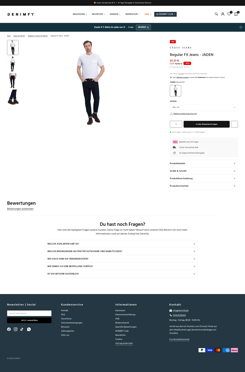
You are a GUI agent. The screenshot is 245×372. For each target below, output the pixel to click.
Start (8, 36)
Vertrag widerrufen (124, 343)
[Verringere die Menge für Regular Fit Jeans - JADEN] (172, 124)
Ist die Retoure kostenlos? (63, 274)
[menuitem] (79, 14)
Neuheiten (97, 14)
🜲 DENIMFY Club (164, 14)
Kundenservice (72, 304)
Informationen (126, 304)
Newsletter (120, 335)
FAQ (63, 314)
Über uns (65, 335)
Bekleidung (79, 14)
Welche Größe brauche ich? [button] (185, 113)
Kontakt (64, 310)
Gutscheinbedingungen (72, 323)
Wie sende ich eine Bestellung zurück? (70, 266)
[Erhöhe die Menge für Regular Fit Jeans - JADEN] (180, 124)
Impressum (120, 310)
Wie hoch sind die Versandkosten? (67, 259)
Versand (181, 73)
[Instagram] (17, 329)
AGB (117, 318)
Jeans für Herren (19, 36)
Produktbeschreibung (181, 178)
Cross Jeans (181, 48)
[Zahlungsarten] (201, 351)
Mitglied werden (183, 77)
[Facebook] (10, 329)
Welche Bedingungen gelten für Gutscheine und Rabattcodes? (84, 251)
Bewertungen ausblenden (20, 209)
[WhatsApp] (30, 329)
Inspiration (131, 14)
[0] (235, 14)
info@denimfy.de (181, 310)
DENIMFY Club (122, 331)
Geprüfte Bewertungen (126, 327)
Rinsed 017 (175, 90)
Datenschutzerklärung (125, 314)
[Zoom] (155, 46)
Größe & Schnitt (178, 171)
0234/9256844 (179, 315)
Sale (147, 14)
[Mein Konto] (223, 14)
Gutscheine (66, 318)
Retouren (65, 327)
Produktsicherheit (179, 186)
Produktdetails (177, 163)
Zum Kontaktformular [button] (179, 339)
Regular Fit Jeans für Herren (38, 36)
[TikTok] (23, 329)
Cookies (118, 339)
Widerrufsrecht (122, 323)
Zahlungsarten (67, 331)
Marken (114, 14)
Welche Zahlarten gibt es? (63, 244)
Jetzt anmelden (29, 320)
